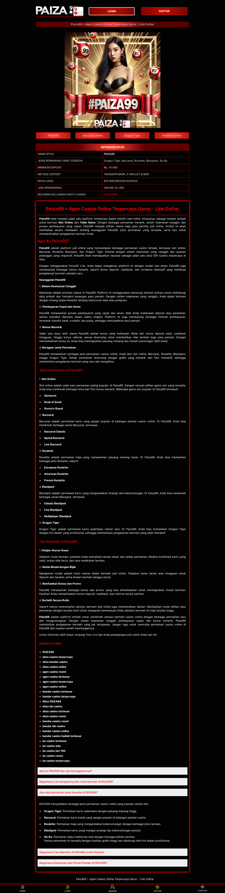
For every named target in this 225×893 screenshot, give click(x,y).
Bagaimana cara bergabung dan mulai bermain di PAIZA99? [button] (76, 781)
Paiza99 (44, 218)
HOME (23, 891)
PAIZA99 (109, 154)
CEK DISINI (111, 194)
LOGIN (67, 891)
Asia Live (91, 634)
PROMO (113, 891)
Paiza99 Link (77, 265)
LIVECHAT (202, 890)
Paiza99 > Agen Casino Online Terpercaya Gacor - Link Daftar (112, 24)
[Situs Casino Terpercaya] (60, 10)
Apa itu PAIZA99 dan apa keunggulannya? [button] (65, 771)
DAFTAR (157, 891)
